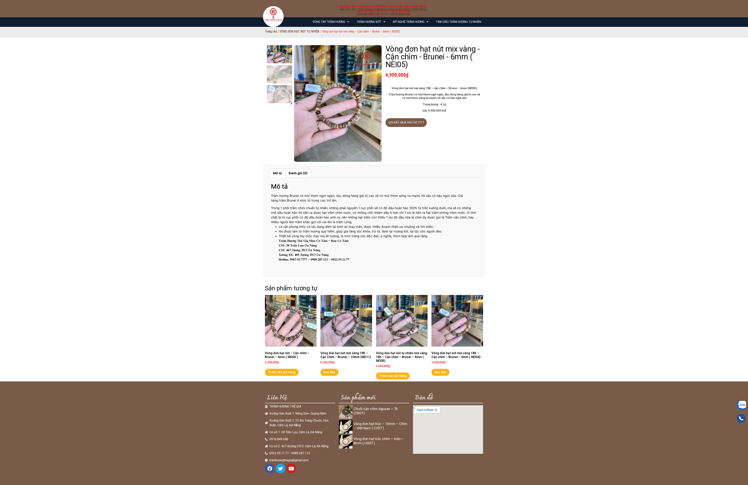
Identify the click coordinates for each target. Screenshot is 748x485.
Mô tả (277, 173)
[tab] (277, 173)
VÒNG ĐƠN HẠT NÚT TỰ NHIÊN (299, 31)
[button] (297, 103)
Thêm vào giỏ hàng (281, 372)
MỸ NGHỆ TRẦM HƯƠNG (408, 22)
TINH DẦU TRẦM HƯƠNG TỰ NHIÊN (458, 22)
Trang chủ (271, 31)
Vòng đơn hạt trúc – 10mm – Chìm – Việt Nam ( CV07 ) (380, 426)
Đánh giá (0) (298, 173)
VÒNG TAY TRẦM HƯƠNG (328, 22)
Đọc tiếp (329, 372)
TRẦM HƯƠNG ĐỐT (369, 22)
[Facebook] (270, 468)
